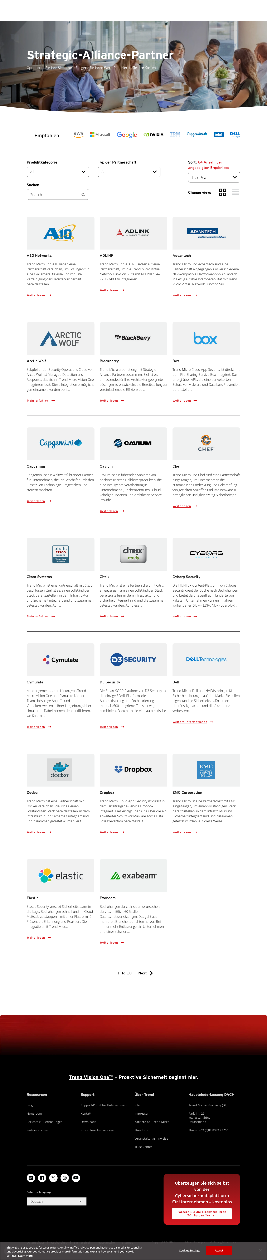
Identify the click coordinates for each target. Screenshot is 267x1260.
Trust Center (143, 1147)
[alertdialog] (133, 1250)
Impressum (142, 1113)
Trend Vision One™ (91, 1077)
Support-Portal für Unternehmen (104, 1105)
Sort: (208, 165)
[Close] (260, 1250)
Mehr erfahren (38, 400)
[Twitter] (53, 1178)
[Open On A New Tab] (235, 135)
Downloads (88, 1122)
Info (137, 1105)
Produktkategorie (42, 162)
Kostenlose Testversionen (98, 1130)
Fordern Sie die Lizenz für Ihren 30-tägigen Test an (199, 1212)
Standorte (141, 1130)
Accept (219, 1250)
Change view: (199, 192)
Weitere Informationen (190, 721)
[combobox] (58, 172)
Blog (30, 1105)
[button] (57, 1201)
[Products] (78, 135)
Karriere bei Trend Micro (152, 1122)
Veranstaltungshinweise (151, 1138)
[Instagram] (64, 1178)
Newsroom (34, 1113)
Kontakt (86, 1113)
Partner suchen (37, 1130)
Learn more (25, 1256)
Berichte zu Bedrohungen (45, 1122)
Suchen (33, 185)
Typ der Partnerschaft (117, 162)
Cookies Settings (189, 1250)
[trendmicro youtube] (76, 1178)
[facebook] (42, 1178)
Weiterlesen (36, 295)
